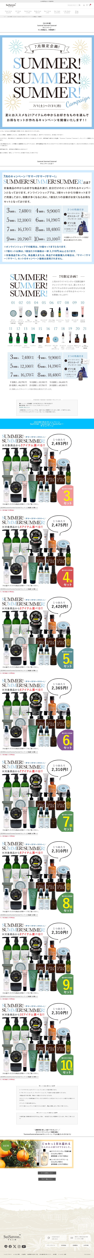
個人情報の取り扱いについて (45, 1254)
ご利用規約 (23, 1254)
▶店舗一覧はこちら (24, 407)
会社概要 (54, 1254)
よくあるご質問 (16, 1254)
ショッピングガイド (8, 1254)
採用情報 (63, 1245)
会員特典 (86, 1245)
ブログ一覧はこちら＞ (47, 1179)
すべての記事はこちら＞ (47, 1173)
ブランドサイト (51, 1245)
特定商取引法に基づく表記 (32, 1254)
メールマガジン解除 (62, 1254)
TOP (5, 16)
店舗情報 (75, 1245)
